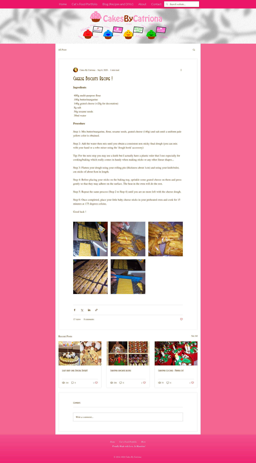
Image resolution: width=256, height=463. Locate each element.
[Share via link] (96, 310)
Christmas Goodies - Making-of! (171, 370)
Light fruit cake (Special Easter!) (75, 370)
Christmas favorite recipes (120, 370)
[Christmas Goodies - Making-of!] (176, 353)
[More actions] (181, 70)
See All (194, 335)
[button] (193, 49)
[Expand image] (90, 239)
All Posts (62, 49)
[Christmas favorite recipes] (128, 353)
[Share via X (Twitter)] (81, 310)
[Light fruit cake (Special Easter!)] (80, 353)
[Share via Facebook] (74, 310)
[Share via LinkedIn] (89, 310)
